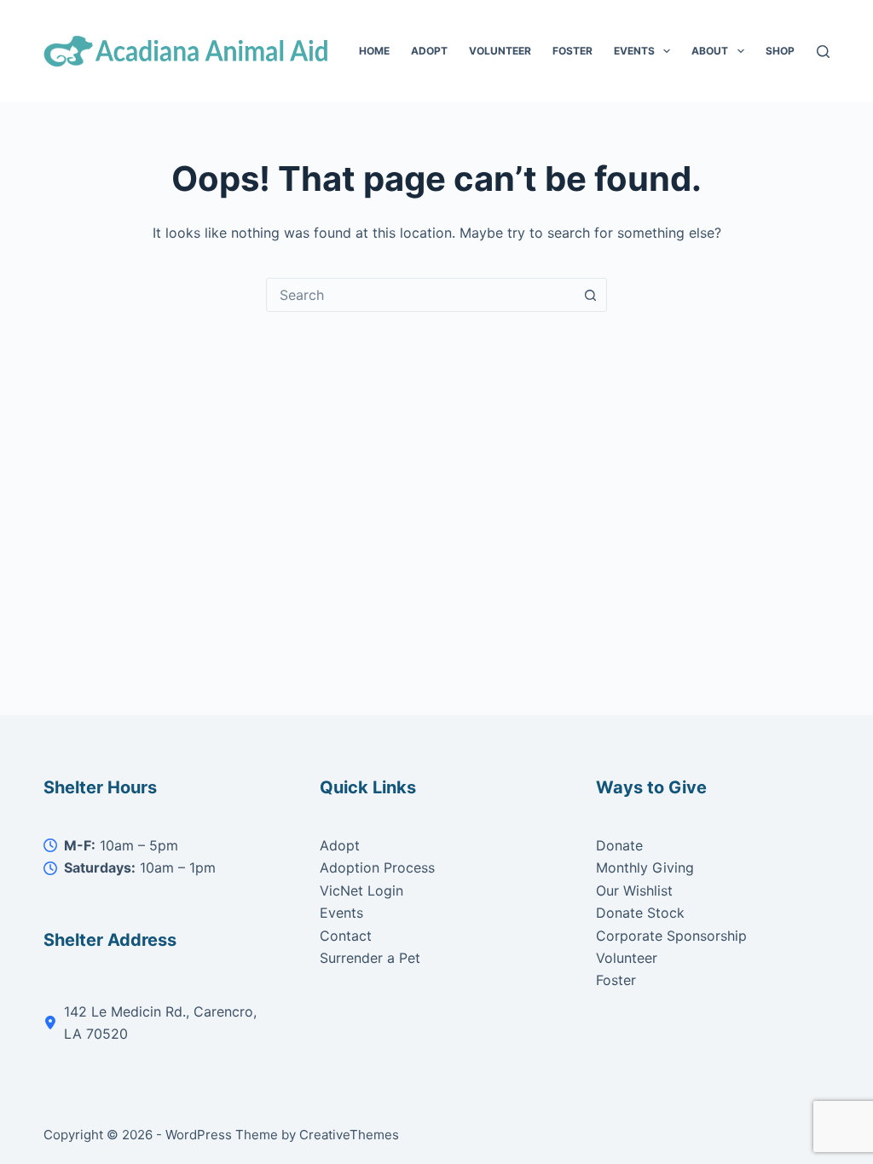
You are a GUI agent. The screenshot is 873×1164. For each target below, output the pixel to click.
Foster (572, 50)
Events (634, 50)
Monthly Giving (645, 867)
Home (374, 50)
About (709, 50)
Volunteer (500, 50)
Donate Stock (640, 912)
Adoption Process (377, 867)
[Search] (823, 51)
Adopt (429, 50)
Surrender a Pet (370, 957)
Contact (346, 935)
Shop (780, 50)
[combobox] (420, 295)
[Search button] (590, 295)
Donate (619, 845)
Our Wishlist (634, 890)
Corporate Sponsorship (671, 935)
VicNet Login (361, 890)
